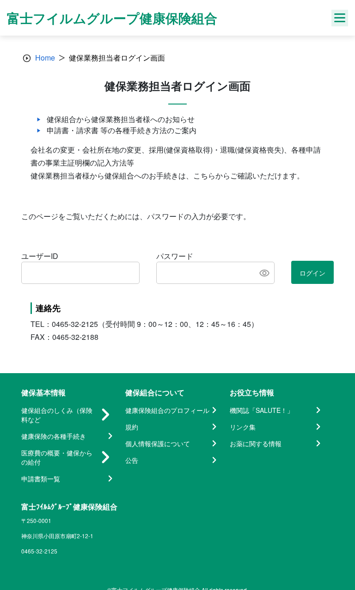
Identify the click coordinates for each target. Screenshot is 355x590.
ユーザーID (39, 256)
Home (45, 57)
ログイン (312, 272)
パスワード (174, 256)
